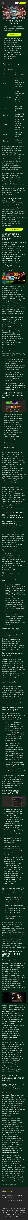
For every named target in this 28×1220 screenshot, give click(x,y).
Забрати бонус (14, 35)
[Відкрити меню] (13, 3)
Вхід (17, 3)
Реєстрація (22, 3)
